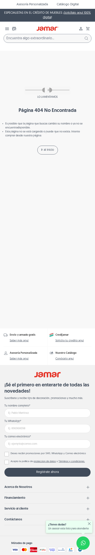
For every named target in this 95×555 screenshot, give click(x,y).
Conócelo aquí (64, 358)
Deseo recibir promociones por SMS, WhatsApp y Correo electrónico (48, 453)
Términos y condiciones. (72, 461)
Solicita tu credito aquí (69, 340)
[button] (87, 28)
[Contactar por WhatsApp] (83, 543)
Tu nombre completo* (17, 405)
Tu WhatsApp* (12, 421)
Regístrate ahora (47, 472)
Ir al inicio (47, 150)
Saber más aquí (19, 340)
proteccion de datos (45, 461)
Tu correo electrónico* (17, 436)
